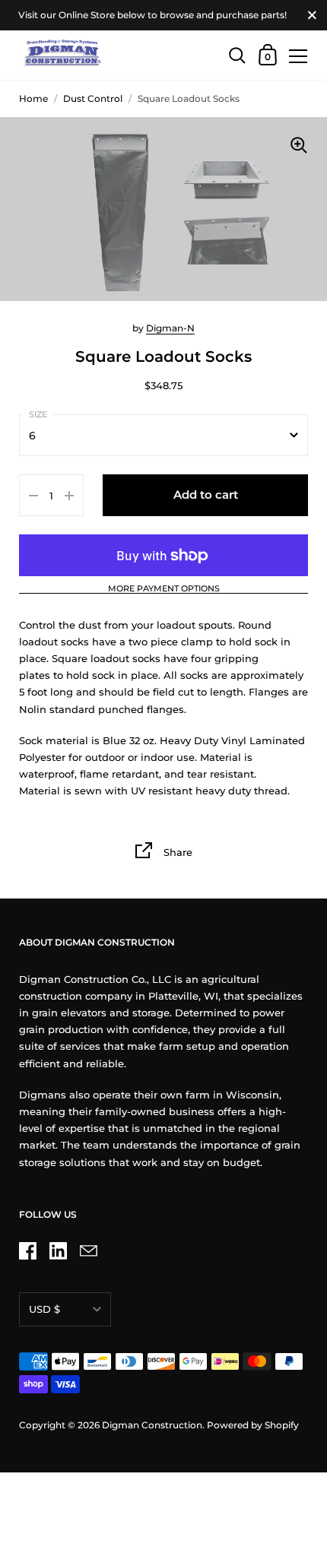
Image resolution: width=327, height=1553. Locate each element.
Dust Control (92, 98)
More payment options (164, 589)
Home (33, 98)
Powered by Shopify (253, 1425)
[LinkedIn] (58, 1250)
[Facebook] (27, 1250)
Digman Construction (152, 1425)
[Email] (88, 1250)
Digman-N (170, 328)
